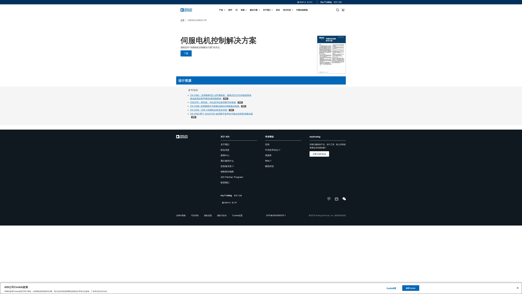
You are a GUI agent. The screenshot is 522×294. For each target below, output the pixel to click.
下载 (186, 53)
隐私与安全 (222, 215)
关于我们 (225, 144)
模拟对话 (269, 166)
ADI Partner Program (232, 177)
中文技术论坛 (271, 149)
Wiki (267, 160)
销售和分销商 (227, 171)
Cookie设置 (237, 215)
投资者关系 (226, 166)
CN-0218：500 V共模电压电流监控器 (211, 110)
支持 (267, 144)
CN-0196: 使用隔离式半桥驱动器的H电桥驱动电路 (217, 106)
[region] (261, 288)
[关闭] (518, 288)
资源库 (268, 155)
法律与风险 (181, 215)
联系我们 (225, 182)
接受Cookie (410, 288)
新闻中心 (225, 155)
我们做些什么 (227, 160)
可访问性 (195, 215)
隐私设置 (208, 215)
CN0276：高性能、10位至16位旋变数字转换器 (216, 102)
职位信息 (225, 149)
